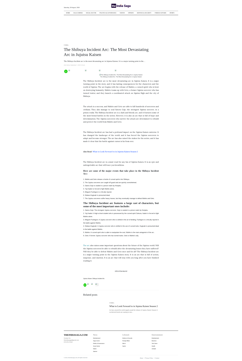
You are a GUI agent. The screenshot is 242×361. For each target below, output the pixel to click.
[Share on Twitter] (91, 71)
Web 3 (124, 343)
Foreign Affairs (160, 13)
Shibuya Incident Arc (98, 278)
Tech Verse (154, 343)
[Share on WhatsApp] (66, 71)
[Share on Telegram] (106, 71)
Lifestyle (154, 348)
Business (154, 341)
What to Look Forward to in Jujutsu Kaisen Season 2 (115, 151)
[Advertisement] (121, 28)
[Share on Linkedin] (122, 71)
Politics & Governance (108, 13)
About (141, 358)
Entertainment (96, 338)
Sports (172, 13)
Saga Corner (78, 13)
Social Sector (91, 13)
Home (68, 13)
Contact (157, 358)
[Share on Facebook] (76, 71)
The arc (86, 245)
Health (153, 346)
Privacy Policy (149, 358)
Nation (122, 13)
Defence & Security (144, 13)
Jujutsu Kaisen (87, 278)
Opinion (131, 13)
